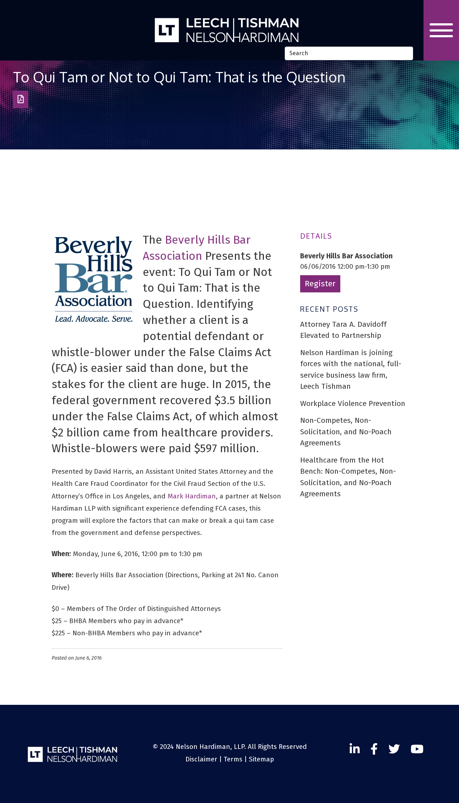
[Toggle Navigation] (441, 30)
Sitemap (261, 759)
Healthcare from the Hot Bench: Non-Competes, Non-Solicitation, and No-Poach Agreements (348, 477)
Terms (233, 759)
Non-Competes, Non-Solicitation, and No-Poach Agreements (346, 432)
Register (320, 283)
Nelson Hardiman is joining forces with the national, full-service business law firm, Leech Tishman (350, 369)
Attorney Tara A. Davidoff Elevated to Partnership (343, 330)
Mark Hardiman (191, 496)
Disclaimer (201, 759)
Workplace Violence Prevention (352, 403)
